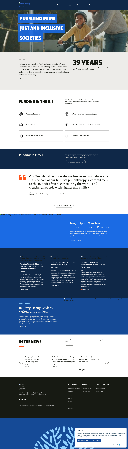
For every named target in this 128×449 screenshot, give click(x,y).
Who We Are (72, 384)
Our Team (70, 398)
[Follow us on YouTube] (25, 399)
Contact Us (71, 408)
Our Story (70, 391)
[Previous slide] (21, 363)
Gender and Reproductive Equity (86, 125)
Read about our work (75, 162)
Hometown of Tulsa (34, 136)
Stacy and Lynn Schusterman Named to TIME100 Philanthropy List (36, 359)
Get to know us (23, 79)
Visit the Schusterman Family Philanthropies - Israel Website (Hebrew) (37, 405)
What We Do (86, 384)
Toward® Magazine (100, 388)
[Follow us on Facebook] (19, 399)
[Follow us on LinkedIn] (22, 399)
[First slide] (107, 363)
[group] (37, 361)
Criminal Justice (33, 114)
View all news (69, 345)
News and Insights (102, 384)
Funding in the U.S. (86, 388)
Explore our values (64, 205)
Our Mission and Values (74, 388)
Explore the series (76, 240)
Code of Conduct (23, 393)
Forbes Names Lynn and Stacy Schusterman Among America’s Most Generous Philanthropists (63, 359)
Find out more (24, 289)
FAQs (69, 405)
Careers (70, 401)
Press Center (99, 395)
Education (30, 125)
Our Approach (71, 395)
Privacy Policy (39, 393)
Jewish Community (80, 136)
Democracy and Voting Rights (84, 114)
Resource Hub (99, 391)
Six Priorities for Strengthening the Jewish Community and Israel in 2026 (90, 359)
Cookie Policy (31, 393)
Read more (23, 326)
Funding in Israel (86, 391)
